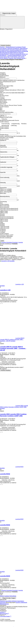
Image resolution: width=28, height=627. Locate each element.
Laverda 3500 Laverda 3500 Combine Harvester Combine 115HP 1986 (13, 415)
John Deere (21, 56)
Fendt (11, 56)
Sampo (23, 58)
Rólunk (2, 596)
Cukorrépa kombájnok (13, 48)
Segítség (6, 596)
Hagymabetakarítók (11, 51)
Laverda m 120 (5, 290)
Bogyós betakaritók (22, 51)
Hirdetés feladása (5, 370)
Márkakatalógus (4, 604)
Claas (1, 56)
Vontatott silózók (4, 49)
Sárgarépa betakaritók (15, 49)
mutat (2, 240)
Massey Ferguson (9, 58)
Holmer (16, 56)
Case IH (23, 55)
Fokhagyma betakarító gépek (17, 54)
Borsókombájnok (4, 52)
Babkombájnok (14, 52)
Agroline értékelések (21, 602)
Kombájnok (18, 47)
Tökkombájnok (23, 48)
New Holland (17, 58)
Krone (1, 58)
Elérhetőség (12, 596)
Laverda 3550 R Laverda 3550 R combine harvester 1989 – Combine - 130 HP (13, 348)
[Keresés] (12, 22)
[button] (14, 37)
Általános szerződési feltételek (8, 601)
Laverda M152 (5, 474)
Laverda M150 (5, 576)
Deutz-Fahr (7, 56)
